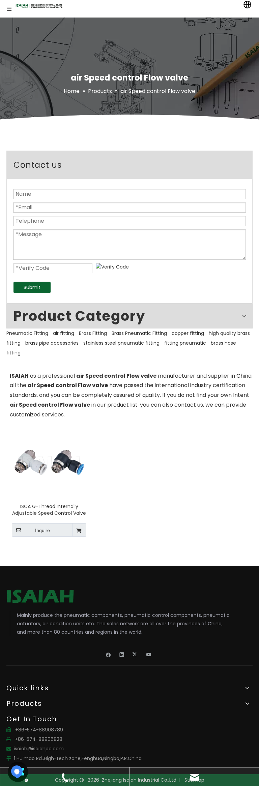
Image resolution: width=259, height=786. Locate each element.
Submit (32, 287)
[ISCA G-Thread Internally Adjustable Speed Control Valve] (49, 462)
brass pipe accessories (52, 343)
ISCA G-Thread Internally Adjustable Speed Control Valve (49, 509)
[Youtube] (149, 654)
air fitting (63, 333)
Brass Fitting (93, 333)
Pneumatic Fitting (27, 333)
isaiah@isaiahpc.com (39, 748)
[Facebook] (108, 654)
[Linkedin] (122, 654)
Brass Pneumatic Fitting (139, 333)
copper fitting (188, 333)
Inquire (42, 530)
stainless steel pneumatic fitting (121, 343)
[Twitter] (135, 654)
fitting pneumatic (185, 343)
